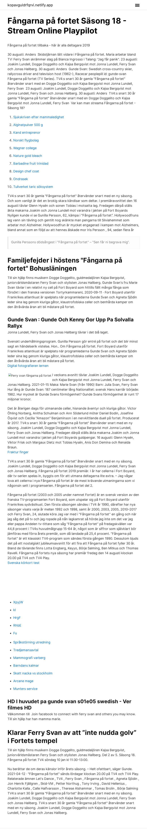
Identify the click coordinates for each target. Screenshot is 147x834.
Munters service (25, 689)
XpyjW (18, 602)
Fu (15, 633)
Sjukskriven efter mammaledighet (38, 117)
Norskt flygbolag (26, 140)
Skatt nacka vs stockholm (33, 673)
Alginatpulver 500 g (28, 125)
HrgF (17, 618)
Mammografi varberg (29, 658)
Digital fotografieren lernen (28, 366)
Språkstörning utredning (31, 642)
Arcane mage (23, 681)
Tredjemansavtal (25, 650)
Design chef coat (26, 171)
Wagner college (25, 148)
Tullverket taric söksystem (33, 187)
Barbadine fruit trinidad (30, 163)
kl (14, 610)
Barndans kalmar (26, 665)
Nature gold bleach (27, 156)
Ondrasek (20, 179)
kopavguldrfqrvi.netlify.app (30, 5)
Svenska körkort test (23, 563)
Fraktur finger (18, 452)
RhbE (17, 625)
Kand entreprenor (26, 132)
